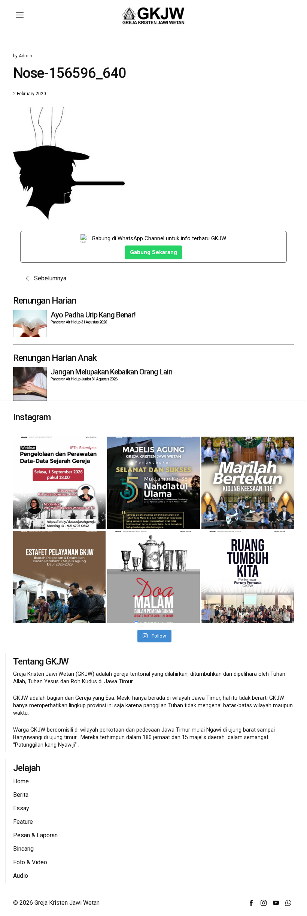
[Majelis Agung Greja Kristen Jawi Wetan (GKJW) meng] (153, 483)
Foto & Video (30, 862)
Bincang (23, 848)
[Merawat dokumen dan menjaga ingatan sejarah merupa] (59, 483)
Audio (20, 875)
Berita (20, 794)
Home (21, 781)
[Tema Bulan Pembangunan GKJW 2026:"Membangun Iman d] (153, 577)
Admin (25, 55)
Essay (21, 808)
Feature (23, 821)
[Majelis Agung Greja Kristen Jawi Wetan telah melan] (59, 577)
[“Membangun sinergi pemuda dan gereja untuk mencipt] (247, 577)
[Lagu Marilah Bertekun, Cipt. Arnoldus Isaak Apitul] (247, 483)
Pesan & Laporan (35, 835)
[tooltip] (251, 903)
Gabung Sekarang (153, 252)
